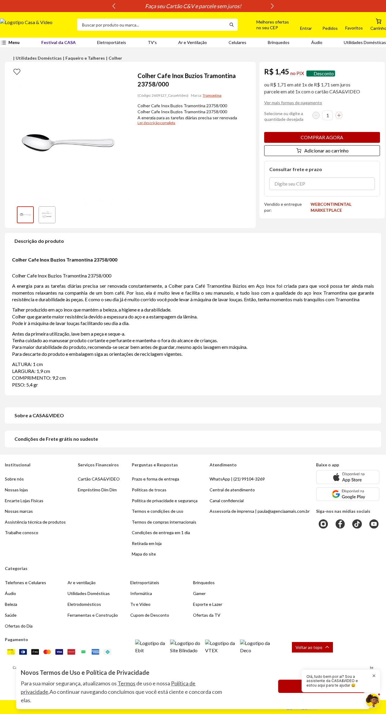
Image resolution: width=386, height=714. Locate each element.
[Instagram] (323, 524)
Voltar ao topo (309, 647)
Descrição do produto (39, 241)
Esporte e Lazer (207, 604)
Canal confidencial (227, 500)
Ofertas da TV (206, 615)
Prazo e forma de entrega (155, 478)
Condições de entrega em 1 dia (161, 532)
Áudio (316, 42)
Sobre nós (14, 478)
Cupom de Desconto (149, 615)
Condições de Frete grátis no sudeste (56, 439)
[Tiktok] (357, 524)
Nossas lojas (16, 489)
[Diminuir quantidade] (316, 115)
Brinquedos (279, 42)
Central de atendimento (232, 489)
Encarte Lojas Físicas (24, 500)
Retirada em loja (147, 543)
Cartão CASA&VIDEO (99, 478)
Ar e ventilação (82, 582)
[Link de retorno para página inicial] (36, 25)
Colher (115, 58)
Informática (141, 593)
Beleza (11, 604)
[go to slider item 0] (25, 214)
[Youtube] (374, 524)
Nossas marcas (19, 511)
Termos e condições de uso (157, 511)
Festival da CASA (58, 42)
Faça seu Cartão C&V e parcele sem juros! (193, 6)
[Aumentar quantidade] (339, 115)
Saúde (11, 615)
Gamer (199, 593)
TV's (152, 42)
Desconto (324, 73)
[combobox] (151, 25)
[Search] (232, 25)
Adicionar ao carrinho (326, 150)
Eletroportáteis (111, 42)
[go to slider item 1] (47, 214)
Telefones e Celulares (25, 582)
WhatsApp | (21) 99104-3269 (237, 478)
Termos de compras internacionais (164, 522)
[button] (265, 24)
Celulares (237, 42)
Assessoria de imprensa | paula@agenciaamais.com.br (260, 511)
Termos (126, 683)
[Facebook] (340, 524)
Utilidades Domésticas (365, 42)
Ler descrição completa (156, 123)
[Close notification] (374, 676)
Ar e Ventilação (192, 42)
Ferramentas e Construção (93, 615)
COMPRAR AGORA (322, 137)
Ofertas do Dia (19, 625)
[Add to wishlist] (17, 71)
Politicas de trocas (149, 489)
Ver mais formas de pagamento (293, 102)
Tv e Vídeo (140, 604)
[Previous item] (113, 6)
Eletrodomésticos (84, 604)
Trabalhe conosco (21, 532)
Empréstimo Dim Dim (97, 489)
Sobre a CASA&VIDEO (39, 415)
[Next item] (272, 6)
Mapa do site (144, 553)
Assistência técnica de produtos (35, 522)
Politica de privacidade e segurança (165, 500)
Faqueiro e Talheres (85, 58)
